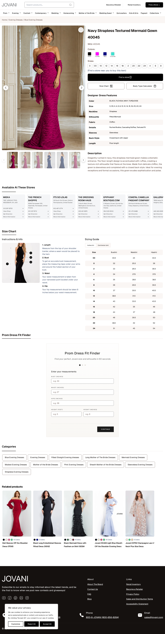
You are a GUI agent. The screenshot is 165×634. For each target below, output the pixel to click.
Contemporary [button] (41, 13)
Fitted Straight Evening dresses (65, 457)
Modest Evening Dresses (16, 464)
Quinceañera (122, 13)
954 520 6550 (108, 211)
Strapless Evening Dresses (16, 472)
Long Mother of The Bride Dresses (100, 457)
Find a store (124, 77)
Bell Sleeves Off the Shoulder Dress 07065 (15, 545)
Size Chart (104, 86)
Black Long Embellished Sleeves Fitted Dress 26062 (47, 545)
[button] (5, 87)
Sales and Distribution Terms (139, 599)
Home (4, 20)
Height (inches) (90, 409)
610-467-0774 (58, 208)
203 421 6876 (82, 211)
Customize (15, 624)
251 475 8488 (133, 211)
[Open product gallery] (81, 30)
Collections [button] (154, 13)
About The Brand (95, 584)
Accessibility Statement (137, 604)
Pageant (144, 13)
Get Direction (7, 214)
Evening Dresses (16, 20)
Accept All (47, 624)
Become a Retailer (134, 589)
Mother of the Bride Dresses (45, 464)
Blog (89, 599)
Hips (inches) (57, 398)
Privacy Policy (132, 594)
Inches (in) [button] (90, 245)
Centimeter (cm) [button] (103, 245)
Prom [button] (5, 13)
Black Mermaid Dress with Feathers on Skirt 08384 (75, 545)
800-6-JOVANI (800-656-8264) (102, 617)
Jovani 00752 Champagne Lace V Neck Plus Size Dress (140, 545)
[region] (31, 616)
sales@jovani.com (153, 617)
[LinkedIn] (21, 598)
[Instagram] (27, 598)
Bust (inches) (57, 376)
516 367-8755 (8, 208)
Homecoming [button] (68, 13)
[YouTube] (4, 598)
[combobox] (49, 5)
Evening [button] (15, 13)
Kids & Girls (133, 13)
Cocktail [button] (26, 13)
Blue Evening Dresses (33, 20)
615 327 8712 (32, 211)
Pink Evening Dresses (73, 464)
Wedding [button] (55, 13)
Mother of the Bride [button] (86, 13)
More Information (9, 217)
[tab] (82, 231)
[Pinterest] (15, 598)
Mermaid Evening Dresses (133, 457)
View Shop (7, 211)
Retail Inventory (133, 584)
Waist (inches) (57, 387)
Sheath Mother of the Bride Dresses (105, 464)
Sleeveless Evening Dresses (140, 464)
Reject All (32, 624)
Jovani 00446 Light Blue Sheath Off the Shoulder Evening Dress (108, 545)
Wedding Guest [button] (105, 13)
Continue (105, 429)
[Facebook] (10, 598)
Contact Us (92, 589)
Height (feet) (57, 409)
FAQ (89, 594)
